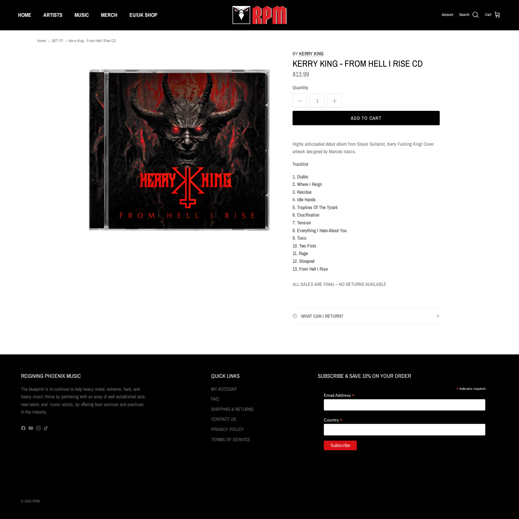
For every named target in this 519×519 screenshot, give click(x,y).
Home (41, 41)
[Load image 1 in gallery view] (179, 150)
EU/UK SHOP (143, 15)
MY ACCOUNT (224, 389)
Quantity (300, 87)
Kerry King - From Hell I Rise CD (92, 41)
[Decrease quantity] (300, 100)
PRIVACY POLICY (227, 429)
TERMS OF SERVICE (230, 439)
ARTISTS (52, 15)
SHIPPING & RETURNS (232, 409)
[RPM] (259, 15)
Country (333, 420)
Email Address (339, 395)
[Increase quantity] (334, 100)
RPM (36, 501)
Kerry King (311, 53)
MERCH (109, 15)
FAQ (215, 399)
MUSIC (81, 15)
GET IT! (57, 41)
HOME (24, 15)
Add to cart (366, 118)
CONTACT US (223, 419)
